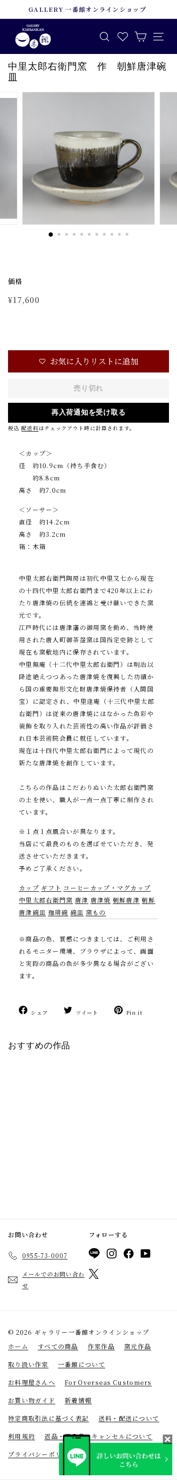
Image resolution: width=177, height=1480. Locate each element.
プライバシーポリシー (42, 1454)
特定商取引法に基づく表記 (48, 1418)
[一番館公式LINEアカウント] (94, 1255)
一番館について (81, 1364)
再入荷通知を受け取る (88, 412)
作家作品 (101, 1346)
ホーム (18, 1346)
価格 (15, 281)
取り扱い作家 (28, 1364)
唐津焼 (101, 899)
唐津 (82, 899)
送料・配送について (129, 1418)
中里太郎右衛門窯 (46, 899)
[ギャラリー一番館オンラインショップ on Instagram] (112, 1255)
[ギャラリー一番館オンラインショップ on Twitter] (94, 1275)
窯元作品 (137, 1346)
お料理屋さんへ (31, 1382)
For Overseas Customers (108, 1382)
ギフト (51, 887)
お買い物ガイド (31, 1400)
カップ (29, 887)
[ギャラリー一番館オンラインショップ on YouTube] (146, 1255)
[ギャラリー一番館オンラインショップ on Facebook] (129, 1255)
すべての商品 (58, 1346)
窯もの (96, 912)
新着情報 (78, 1400)
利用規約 (21, 1436)
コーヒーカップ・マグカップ (107, 887)
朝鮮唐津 (126, 899)
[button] (88, 361)
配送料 (29, 428)
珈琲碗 (58, 912)
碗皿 (77, 912)
